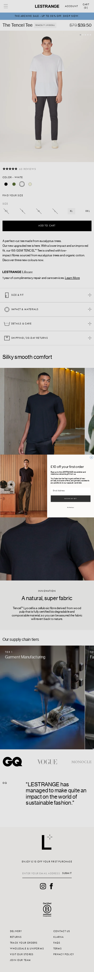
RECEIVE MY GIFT (70, 499)
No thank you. (70, 507)
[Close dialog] (91, 457)
